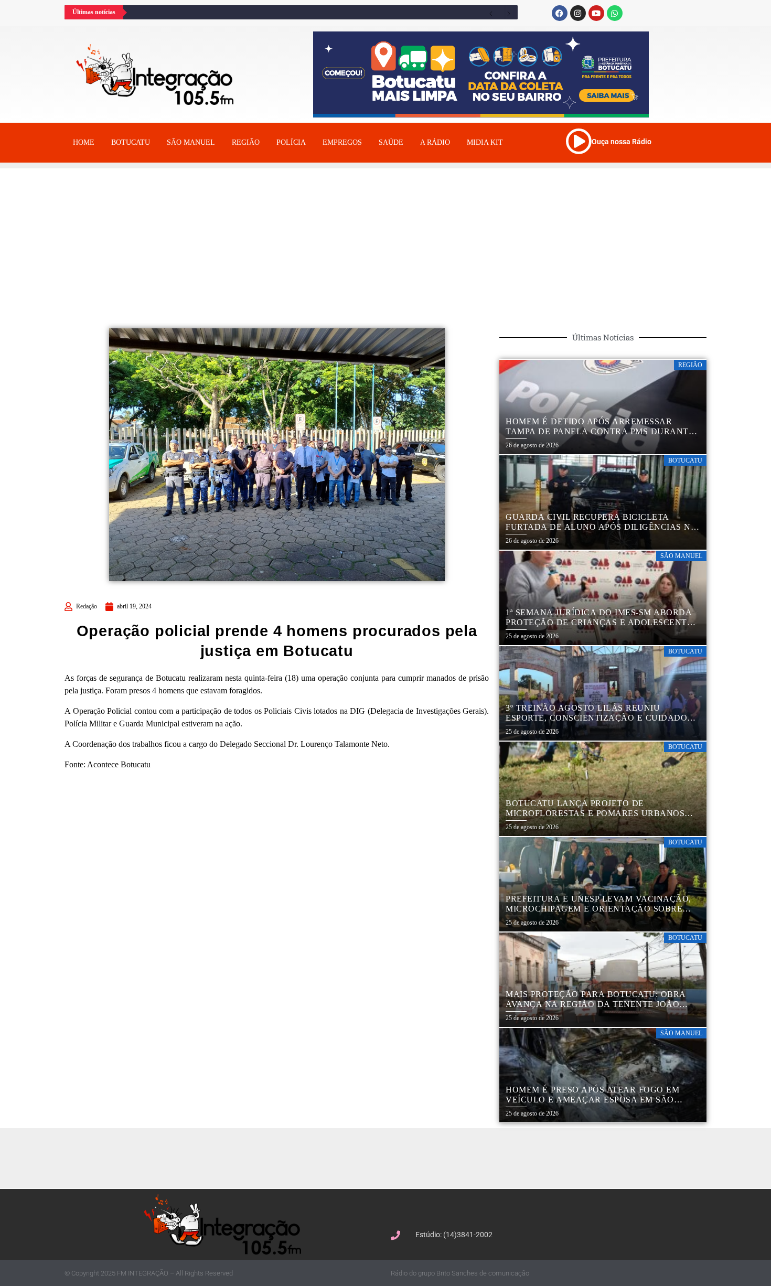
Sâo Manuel (191, 142)
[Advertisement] (385, 241)
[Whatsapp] (615, 13)
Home (83, 142)
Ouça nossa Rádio (621, 141)
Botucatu (130, 142)
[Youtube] (596, 13)
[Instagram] (578, 13)
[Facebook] (559, 13)
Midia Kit (485, 142)
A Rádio (435, 142)
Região (246, 142)
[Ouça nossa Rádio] (578, 141)
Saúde (391, 142)
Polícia (291, 142)
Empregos (342, 142)
